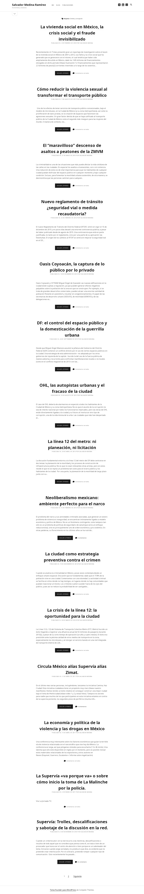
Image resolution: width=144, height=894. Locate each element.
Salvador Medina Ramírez (29, 5)
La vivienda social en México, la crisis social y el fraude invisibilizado (72, 33)
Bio (53, 5)
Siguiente (77, 876)
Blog (58, 5)
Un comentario (82, 862)
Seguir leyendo (63, 73)
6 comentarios (82, 706)
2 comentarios (82, 538)
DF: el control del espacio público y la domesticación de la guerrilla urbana (72, 329)
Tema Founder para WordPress (63, 890)
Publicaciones (67, 5)
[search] (131, 5)
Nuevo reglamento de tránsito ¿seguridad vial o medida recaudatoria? (72, 208)
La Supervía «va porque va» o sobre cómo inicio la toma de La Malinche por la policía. (72, 782)
